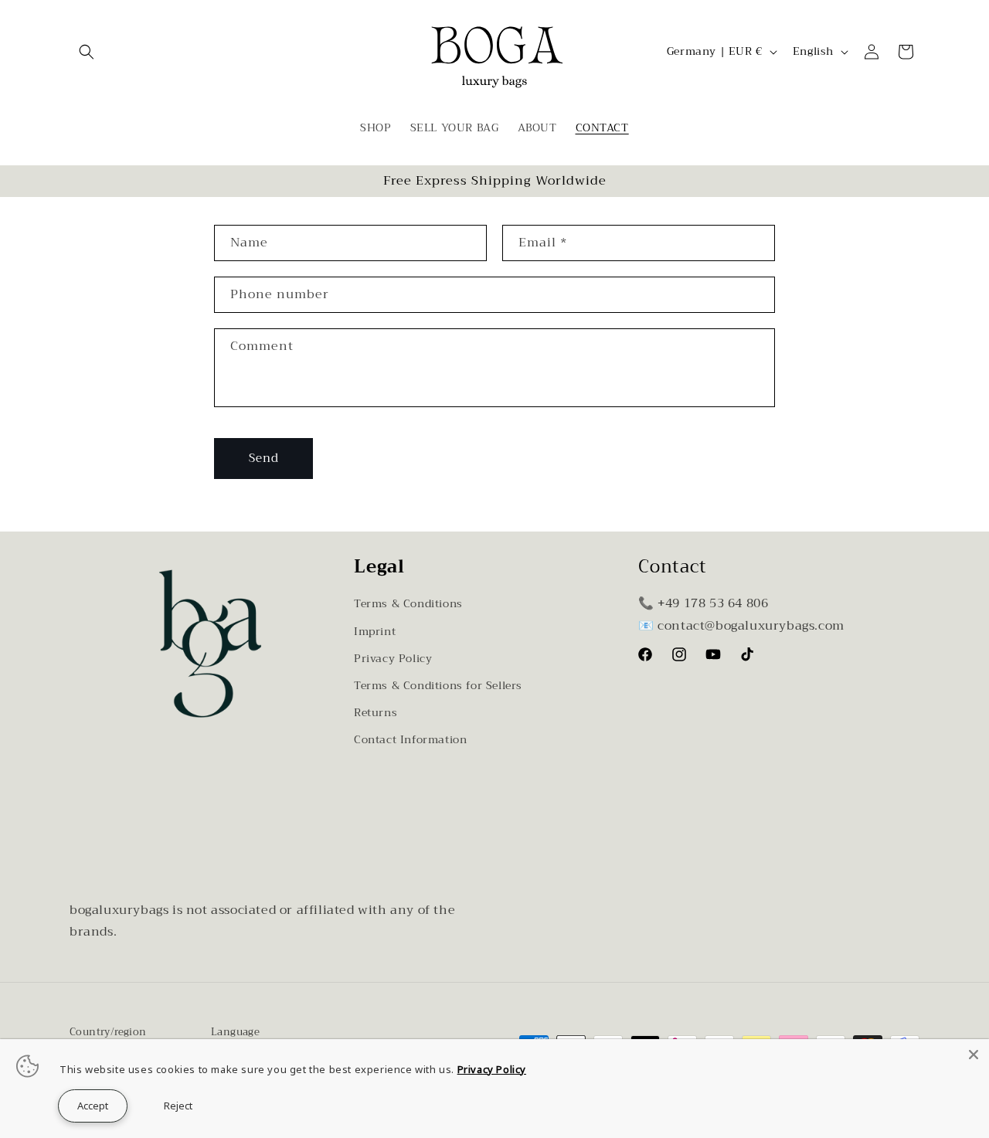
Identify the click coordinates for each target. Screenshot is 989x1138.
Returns (375, 712)
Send (264, 458)
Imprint (375, 631)
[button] (87, 52)
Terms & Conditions (408, 603)
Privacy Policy (393, 658)
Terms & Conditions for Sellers (438, 685)
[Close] (973, 1054)
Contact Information (410, 739)
